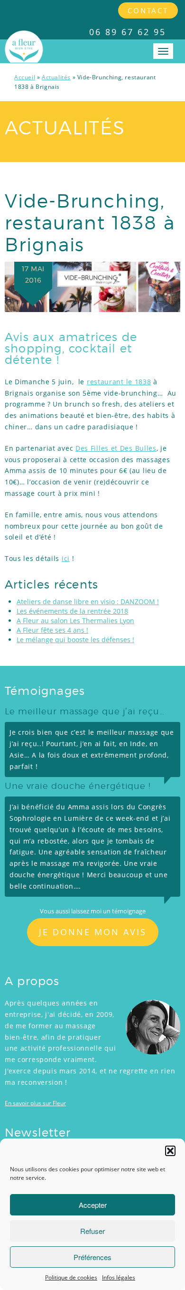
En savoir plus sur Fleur (35, 1103)
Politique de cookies (71, 1277)
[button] (170, 1151)
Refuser (92, 1231)
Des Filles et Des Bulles (116, 448)
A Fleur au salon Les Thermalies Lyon (75, 620)
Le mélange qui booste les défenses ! (75, 639)
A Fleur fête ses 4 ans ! (52, 630)
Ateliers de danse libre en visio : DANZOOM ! (88, 601)
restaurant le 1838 (119, 381)
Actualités (56, 77)
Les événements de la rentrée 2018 (72, 611)
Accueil (24, 77)
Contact (148, 10)
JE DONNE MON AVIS (93, 932)
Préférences (92, 1257)
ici (66, 558)
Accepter (93, 1205)
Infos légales (118, 1277)
